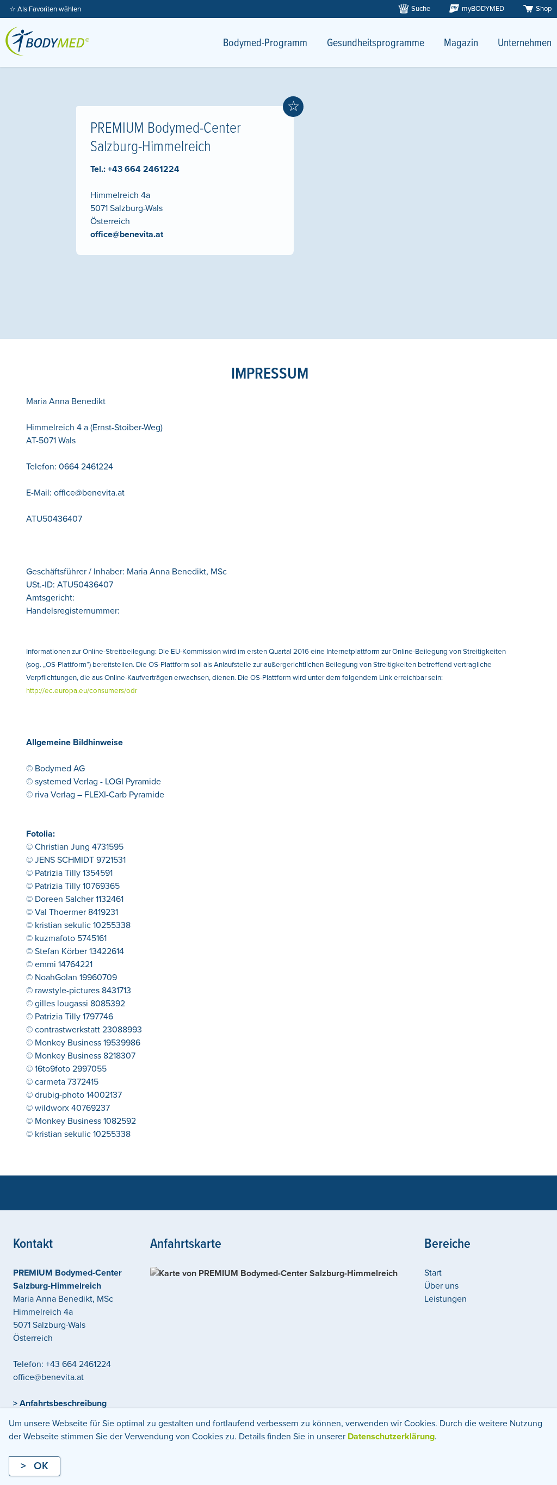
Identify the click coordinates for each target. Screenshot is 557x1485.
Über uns (441, 1285)
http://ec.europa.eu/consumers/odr (81, 690)
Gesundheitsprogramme (375, 43)
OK (41, 1466)
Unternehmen (525, 43)
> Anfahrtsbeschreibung (60, 1403)
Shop (544, 8)
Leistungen (445, 1299)
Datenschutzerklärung (391, 1436)
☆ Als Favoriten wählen (45, 9)
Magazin (461, 43)
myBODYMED (483, 8)
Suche (420, 8)
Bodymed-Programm (265, 43)
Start (433, 1272)
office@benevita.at (126, 234)
